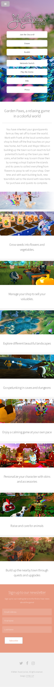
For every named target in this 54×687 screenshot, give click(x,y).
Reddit (27, 52)
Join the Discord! (27, 34)
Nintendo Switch (27, 63)
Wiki (27, 80)
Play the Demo (27, 72)
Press (27, 89)
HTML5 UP (30, 676)
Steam (27, 43)
